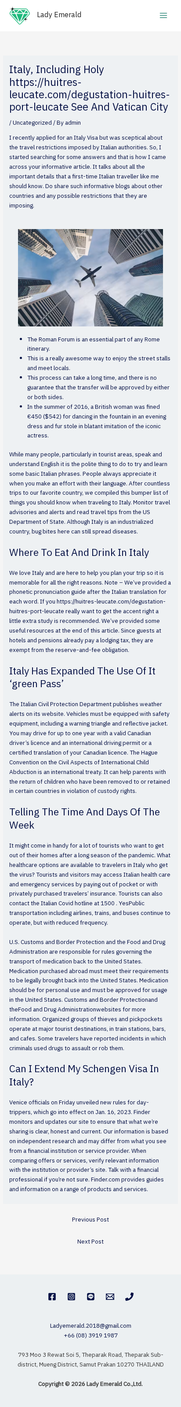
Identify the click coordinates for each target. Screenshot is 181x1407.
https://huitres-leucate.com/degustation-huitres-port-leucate (87, 606)
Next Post (90, 1242)
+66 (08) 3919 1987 (91, 1335)
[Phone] (129, 1296)
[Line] (91, 1296)
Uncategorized (32, 123)
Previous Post (90, 1220)
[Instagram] (71, 1296)
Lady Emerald (59, 15)
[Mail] (110, 1296)
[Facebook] (52, 1296)
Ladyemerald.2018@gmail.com (90, 1326)
